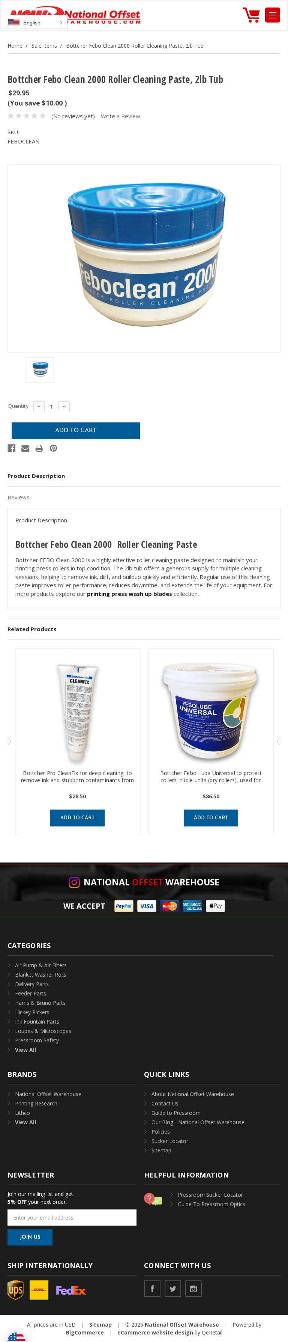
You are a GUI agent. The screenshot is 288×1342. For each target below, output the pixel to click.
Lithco (22, 1112)
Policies (161, 1131)
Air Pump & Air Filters (41, 965)
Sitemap (161, 1150)
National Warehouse (151, 882)
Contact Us (165, 1103)
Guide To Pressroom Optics (211, 1204)
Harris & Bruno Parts (40, 1002)
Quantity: (19, 406)
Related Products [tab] (32, 629)
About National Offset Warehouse (193, 1094)
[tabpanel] (77, 741)
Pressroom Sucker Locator (210, 1194)
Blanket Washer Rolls (40, 974)
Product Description (36, 476)
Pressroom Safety (37, 1040)
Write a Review (120, 116)
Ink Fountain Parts (37, 1021)
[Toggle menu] (272, 15)
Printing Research (36, 1103)
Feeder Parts (30, 993)
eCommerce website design (155, 1332)
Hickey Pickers (32, 1012)
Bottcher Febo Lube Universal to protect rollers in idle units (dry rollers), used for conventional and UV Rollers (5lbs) (211, 780)
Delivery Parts (32, 984)
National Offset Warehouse (48, 1094)
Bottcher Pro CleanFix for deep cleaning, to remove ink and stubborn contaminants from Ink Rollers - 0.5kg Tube (77, 780)
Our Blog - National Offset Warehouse (198, 1122)
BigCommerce (85, 1332)
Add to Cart (77, 818)
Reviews (19, 497)
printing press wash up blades (129, 593)
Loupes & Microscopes (43, 1030)
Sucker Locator (170, 1140)
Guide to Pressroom (176, 1112)
